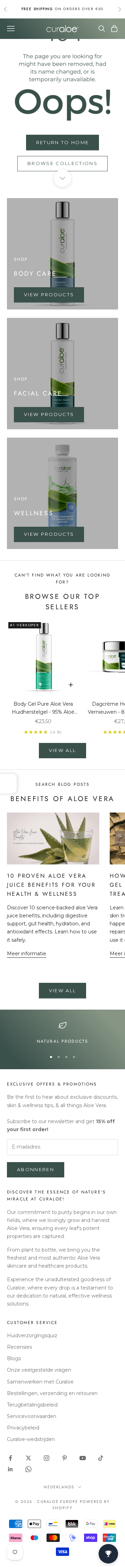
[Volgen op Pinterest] (64, 1458)
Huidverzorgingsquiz (32, 1335)
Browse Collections (62, 163)
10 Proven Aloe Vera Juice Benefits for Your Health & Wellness (51, 885)
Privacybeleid (23, 1428)
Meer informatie (26, 953)
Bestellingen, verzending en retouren (52, 1393)
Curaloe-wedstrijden (31, 1439)
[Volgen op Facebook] (10, 1458)
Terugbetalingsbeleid (32, 1405)
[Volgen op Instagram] (46, 1458)
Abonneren (35, 1169)
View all (62, 750)
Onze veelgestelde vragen (39, 1370)
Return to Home (62, 142)
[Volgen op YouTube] (82, 1458)
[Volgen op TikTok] (100, 1458)
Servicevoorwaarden (31, 1416)
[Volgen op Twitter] (28, 1458)
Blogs (14, 1358)
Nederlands (59, 1487)
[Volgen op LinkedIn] (10, 1469)
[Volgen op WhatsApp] (28, 1469)
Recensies (19, 1347)
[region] (62, 1033)
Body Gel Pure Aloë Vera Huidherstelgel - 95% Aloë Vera (43, 708)
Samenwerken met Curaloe (40, 1382)
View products (49, 294)
